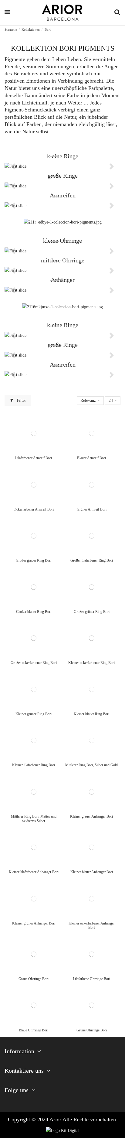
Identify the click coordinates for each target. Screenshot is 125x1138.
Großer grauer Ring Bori (33, 560)
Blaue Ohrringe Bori (33, 1030)
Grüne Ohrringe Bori (91, 1030)
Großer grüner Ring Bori (92, 612)
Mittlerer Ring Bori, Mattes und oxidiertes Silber (33, 818)
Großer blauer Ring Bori (33, 612)
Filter (20, 400)
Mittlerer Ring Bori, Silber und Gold (91, 765)
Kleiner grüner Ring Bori (33, 714)
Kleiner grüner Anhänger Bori (33, 923)
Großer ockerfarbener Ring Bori (34, 663)
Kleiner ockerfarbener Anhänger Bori (92, 925)
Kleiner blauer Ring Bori (91, 714)
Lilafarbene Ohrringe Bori (91, 979)
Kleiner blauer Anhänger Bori (91, 872)
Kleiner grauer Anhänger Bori (91, 816)
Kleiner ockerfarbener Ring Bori (91, 663)
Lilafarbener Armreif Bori (33, 458)
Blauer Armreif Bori (91, 458)
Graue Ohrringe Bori (34, 979)
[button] (13, 166)
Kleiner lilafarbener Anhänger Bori (34, 872)
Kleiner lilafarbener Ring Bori (33, 765)
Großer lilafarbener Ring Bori (91, 560)
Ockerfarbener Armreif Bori (34, 509)
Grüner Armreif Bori (91, 509)
